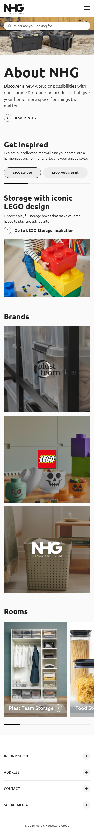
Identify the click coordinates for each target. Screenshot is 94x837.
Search (10, 26)
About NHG (25, 118)
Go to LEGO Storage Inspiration (44, 230)
